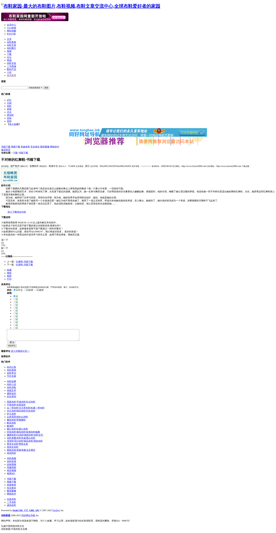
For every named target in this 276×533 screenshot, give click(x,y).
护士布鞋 (11, 414)
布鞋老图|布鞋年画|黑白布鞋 (21, 438)
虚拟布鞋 (11, 505)
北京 (9, 112)
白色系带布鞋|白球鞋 (17, 417)
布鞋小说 (11, 384)
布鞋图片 (11, 48)
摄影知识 (11, 393)
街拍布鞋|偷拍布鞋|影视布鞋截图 (23, 432)
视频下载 (15, 146)
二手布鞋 (11, 502)
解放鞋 (10, 426)
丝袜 (9, 118)
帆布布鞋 (11, 423)
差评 (41, 290)
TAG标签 (11, 28)
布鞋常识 (11, 373)
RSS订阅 (11, 34)
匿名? (12, 342)
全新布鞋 (11, 499)
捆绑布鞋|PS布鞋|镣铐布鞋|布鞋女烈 (25, 435)
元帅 (9, 103)
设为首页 (11, 75)
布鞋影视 (11, 461)
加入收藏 (13, 124)
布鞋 (9, 106)
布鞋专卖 (11, 63)
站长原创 (11, 396)
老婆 (9, 109)
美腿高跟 (11, 467)
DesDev (56, 510)
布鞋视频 (11, 458)
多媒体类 (25, 146)
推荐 (9, 276)
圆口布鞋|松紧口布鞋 (17, 429)
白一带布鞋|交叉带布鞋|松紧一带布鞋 (26, 408)
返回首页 (5, 150)
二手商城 (11, 66)
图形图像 (44, 146)
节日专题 (11, 376)
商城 (9, 60)
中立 (20, 290)
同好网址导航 (28, 515)
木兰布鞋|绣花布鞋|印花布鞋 (21, 411)
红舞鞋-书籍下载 (24, 261)
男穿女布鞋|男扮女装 (17, 444)
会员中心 (11, 25)
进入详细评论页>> (20, 351)
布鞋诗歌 (11, 387)
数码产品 (11, 69)
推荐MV (11, 473)
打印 (9, 279)
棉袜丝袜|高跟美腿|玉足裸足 (21, 450)
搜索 (46, 88)
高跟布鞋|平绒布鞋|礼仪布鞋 (21, 402)
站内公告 (11, 367)
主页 (9, 39)
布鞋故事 (11, 381)
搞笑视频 (11, 470)
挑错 (9, 273)
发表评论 (12, 346)
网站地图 (11, 31)
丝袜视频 (11, 464)
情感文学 (11, 390)
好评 (31, 290)
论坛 (9, 57)
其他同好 (11, 453)
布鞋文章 (11, 45)
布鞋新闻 (11, 42)
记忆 (9, 100)
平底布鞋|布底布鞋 (16, 405)
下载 (9, 54)
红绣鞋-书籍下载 (24, 264)
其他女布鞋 (12, 447)
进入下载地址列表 (17, 212)
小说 (9, 72)
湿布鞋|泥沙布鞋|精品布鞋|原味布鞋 (25, 441)
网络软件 (54, 146)
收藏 (9, 270)
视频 (9, 51)
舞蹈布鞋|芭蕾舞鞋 (16, 420)
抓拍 (9, 121)
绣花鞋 (10, 115)
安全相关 (35, 146)
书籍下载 (5, 146)
